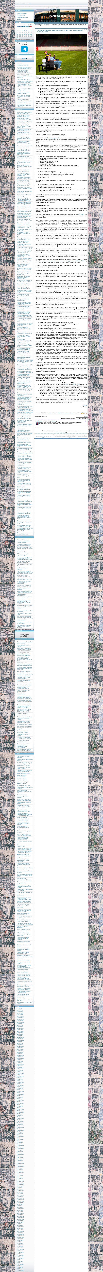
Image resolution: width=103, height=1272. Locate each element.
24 (20, 36)
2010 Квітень (20, 1047)
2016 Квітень (20, 1156)
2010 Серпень (20, 1053)
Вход (65, 432)
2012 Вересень (20, 1091)
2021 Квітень (20, 1246)
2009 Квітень (20, 1029)
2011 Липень (20, 1070)
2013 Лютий (20, 1098)
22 (31, 34)
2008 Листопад (20, 1022)
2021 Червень (20, 1249)
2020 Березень (20, 1226)
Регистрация (53, 7)
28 (28, 36)
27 (26, 36)
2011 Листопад (20, 1076)
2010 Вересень (20, 1055)
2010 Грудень (20, 1059)
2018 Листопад (20, 1202)
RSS (29, 3)
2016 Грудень (20, 1168)
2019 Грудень (20, 1222)
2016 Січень (20, 1151)
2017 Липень (20, 1178)
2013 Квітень (20, 1101)
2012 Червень (20, 1086)
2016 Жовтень (20, 1165)
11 (22, 32)
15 (31, 32)
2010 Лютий (20, 1044)
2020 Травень (20, 1229)
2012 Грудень (20, 1095)
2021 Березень (20, 1244)
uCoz (43, 437)
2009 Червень (20, 1032)
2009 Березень (20, 1028)
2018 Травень (20, 1193)
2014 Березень (20, 1118)
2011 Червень (20, 1068)
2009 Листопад (20, 1040)
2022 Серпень (20, 1268)
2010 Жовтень (20, 1056)
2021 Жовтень (20, 1255)
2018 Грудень (20, 1204)
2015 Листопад (20, 1148)
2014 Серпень (20, 1125)
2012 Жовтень (20, 1092)
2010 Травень (20, 1049)
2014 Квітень (20, 1119)
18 (22, 34)
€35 (78, 384)
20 (26, 34)
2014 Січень (20, 1115)
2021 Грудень (20, 1258)
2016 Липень (20, 1160)
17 (20, 34)
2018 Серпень (20, 1198)
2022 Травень (20, 1264)
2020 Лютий (20, 1225)
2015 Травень (20, 1139)
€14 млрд (81, 214)
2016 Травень (20, 1157)
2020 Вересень (20, 1235)
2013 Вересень (20, 1109)
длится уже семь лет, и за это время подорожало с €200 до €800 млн (64, 261)
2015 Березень (20, 1136)
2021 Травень (20, 1247)
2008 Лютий (20, 1011)
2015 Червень (20, 1141)
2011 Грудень (20, 1077)
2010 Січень (20, 1043)
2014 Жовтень (20, 1129)
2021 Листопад (20, 1256)
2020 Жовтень (20, 1237)
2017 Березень (20, 1172)
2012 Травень (20, 1085)
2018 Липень (20, 1196)
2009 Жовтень (20, 1038)
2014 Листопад (20, 1130)
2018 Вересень (20, 1199)
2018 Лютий (20, 1189)
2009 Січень (20, 1025)
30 (17, 37)
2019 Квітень (20, 1210)
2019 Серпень (20, 1216)
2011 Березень (20, 1064)
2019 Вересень (20, 1217)
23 (17, 36)
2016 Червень (20, 1159)
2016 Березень (20, 1154)
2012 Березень (20, 1082)
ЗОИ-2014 (57, 412)
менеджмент (67, 412)
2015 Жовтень (20, 1147)
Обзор (71, 412)
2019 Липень (20, 1214)
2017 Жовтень (20, 1183)
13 (26, 32)
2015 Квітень (20, 1138)
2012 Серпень (20, 1089)
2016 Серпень (20, 1162)
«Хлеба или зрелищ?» (53, 138)
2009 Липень (20, 1034)
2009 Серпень (20, 1035)
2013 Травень (20, 1103)
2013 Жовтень (20, 1110)
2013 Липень (20, 1106)
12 (24, 32)
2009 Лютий (20, 1026)
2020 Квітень (20, 1228)
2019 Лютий (20, 1207)
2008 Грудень (20, 1023)
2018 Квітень (20, 1192)
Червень (46, 24)
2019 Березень (20, 1208)
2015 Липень (20, 1142)
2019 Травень (20, 1211)
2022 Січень (20, 1259)
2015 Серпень (20, 1144)
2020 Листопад (20, 1238)
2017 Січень (20, 1169)
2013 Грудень (20, 1113)
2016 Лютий (20, 1153)
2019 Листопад (20, 1220)
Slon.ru (85, 405)
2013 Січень (20, 1097)
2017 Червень (20, 1177)
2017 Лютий (20, 1171)
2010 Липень (20, 1052)
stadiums (50, 412)
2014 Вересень (20, 1127)
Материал (53, 421)
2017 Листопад (20, 1184)
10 (20, 32)
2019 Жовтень (20, 1219)
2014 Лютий (20, 1116)
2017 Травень (20, 1175)
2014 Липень (20, 1124)
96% (66, 384)
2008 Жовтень (20, 1020)
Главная (46, 7)
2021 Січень (20, 1241)
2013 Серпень (20, 1107)
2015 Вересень (20, 1145)
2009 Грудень (20, 1041)
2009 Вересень (20, 1037)
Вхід (58, 7)
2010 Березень (20, 1046)
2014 (41, 24)
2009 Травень (20, 1031)
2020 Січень (20, 1223)
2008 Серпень (20, 1017)
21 (28, 34)
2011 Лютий (19, 1062)
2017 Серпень (20, 1180)
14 (28, 32)
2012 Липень (20, 1088)
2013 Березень (20, 1100)
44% (74, 384)
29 (31, 36)
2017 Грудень (20, 1186)
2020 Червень (20, 1231)
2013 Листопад (20, 1112)
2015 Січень (20, 1133)
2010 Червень (20, 1050)
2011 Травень (20, 1067)
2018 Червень (20, 1195)
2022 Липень (20, 1267)
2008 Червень (20, 1016)
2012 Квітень (20, 1083)
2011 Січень (20, 1061)
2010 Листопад (20, 1058)
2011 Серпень (20, 1071)
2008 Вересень (20, 1019)
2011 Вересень (20, 1073)
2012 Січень (20, 1079)
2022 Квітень (20, 1262)
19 (24, 34)
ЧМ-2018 (62, 412)
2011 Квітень (20, 1065)
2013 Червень (20, 1104)
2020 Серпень (20, 1234)
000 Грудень (20, 1008)
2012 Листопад (20, 1094)
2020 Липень (20, 1232)
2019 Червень (20, 1213)
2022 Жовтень (20, 1270)
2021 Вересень (20, 1253)
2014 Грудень (20, 1132)
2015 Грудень (20, 1150)
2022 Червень (20, 1265)
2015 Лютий (20, 1135)
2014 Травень (20, 1121)
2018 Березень (20, 1190)
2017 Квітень (20, 1174)
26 (24, 36)
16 (17, 34)
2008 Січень (20, 1010)
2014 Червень (20, 1122)
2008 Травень (20, 1014)
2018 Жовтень (20, 1201)
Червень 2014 (27, 24)
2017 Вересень (20, 1181)
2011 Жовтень (20, 1074)
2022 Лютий (20, 1261)
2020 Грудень (20, 1240)
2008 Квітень (20, 1013)
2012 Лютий (20, 1080)
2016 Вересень (20, 1163)
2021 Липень (20, 1250)
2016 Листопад (20, 1166)
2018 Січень (20, 1187)
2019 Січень (20, 1205)
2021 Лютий (20, 1243)
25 (22, 36)
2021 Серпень (20, 1252)
